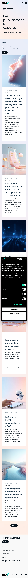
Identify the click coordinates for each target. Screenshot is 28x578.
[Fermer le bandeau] (25, 258)
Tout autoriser (14, 309)
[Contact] (12, 3)
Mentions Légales (8, 550)
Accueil (4, 8)
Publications (10, 8)
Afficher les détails (18, 304)
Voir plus (14, 525)
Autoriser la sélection (14, 313)
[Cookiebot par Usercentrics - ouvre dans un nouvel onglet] (16, 259)
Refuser (14, 318)
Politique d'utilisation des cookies (11, 561)
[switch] (24, 289)
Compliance (6, 553)
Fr (18, 3)
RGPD (4, 557)
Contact (5, 542)
